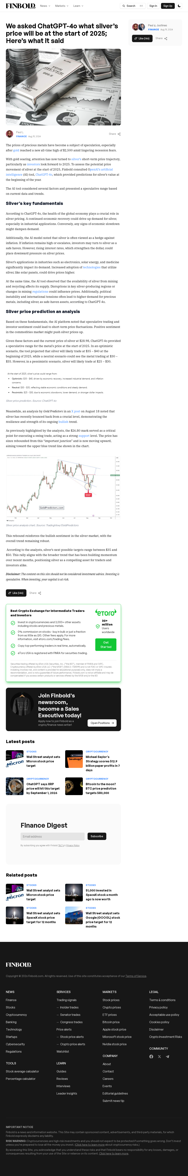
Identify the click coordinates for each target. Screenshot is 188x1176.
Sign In (153, 5)
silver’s (76, 159)
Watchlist (63, 1051)
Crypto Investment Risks (165, 1037)
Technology (14, 1029)
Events (107, 1086)
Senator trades (68, 1015)
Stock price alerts (70, 1037)
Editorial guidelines (115, 1093)
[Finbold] (20, 5)
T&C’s (61, 845)
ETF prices (110, 1015)
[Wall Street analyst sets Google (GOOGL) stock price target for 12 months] (74, 915)
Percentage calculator (20, 1079)
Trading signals (67, 1000)
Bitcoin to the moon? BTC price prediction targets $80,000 (101, 788)
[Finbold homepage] (94, 964)
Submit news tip (113, 1101)
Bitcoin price (111, 1022)
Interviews (63, 1086)
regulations (40, 291)
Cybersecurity (15, 1044)
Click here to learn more (90, 1144)
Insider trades (68, 1007)
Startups (11, 1037)
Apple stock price (114, 1029)
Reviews (62, 1079)
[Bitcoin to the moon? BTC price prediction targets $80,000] (74, 786)
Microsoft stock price (117, 1037)
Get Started (105, 645)
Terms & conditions (162, 1000)
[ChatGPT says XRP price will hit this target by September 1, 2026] (15, 786)
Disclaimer (156, 1029)
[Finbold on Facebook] (151, 1056)
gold (16, 150)
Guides (61, 1071)
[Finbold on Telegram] (167, 1056)
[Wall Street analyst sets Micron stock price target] (15, 759)
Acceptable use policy (164, 1015)
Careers (108, 1079)
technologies (92, 267)
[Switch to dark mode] (179, 6)
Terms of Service (135, 976)
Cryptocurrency (97, 751)
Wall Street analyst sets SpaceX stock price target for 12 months (43, 917)
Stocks (31, 751)
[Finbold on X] (159, 1056)
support (84, 436)
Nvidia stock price (115, 1044)
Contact (108, 1071)
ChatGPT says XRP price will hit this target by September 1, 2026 (43, 788)
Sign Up (167, 5)
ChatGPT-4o (44, 174)
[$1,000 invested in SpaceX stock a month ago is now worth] (74, 892)
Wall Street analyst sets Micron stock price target (43, 761)
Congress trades (70, 1022)
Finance (21, 136)
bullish (63, 422)
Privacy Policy (72, 845)
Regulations (14, 1051)
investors (33, 164)
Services (63, 992)
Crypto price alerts (71, 1044)
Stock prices (111, 1000)
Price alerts (64, 1029)
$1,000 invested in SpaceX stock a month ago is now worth (102, 895)
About (107, 1064)
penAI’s (95, 169)
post (77, 411)
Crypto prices (112, 1007)
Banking (11, 1022)
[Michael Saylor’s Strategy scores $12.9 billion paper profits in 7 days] (74, 759)
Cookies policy (159, 1022)
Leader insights (67, 1093)
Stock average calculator (22, 1071)
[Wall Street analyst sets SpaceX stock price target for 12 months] (15, 915)
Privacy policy (158, 1007)
